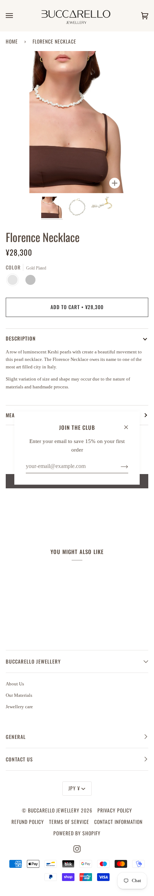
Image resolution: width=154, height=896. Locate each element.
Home (12, 41)
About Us (15, 683)
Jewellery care (19, 706)
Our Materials (19, 695)
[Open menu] (16, 15)
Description (21, 338)
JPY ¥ (74, 788)
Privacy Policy (114, 810)
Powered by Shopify (77, 833)
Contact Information (118, 821)
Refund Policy (27, 821)
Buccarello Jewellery (54, 810)
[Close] (129, 424)
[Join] (118, 466)
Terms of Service (69, 821)
